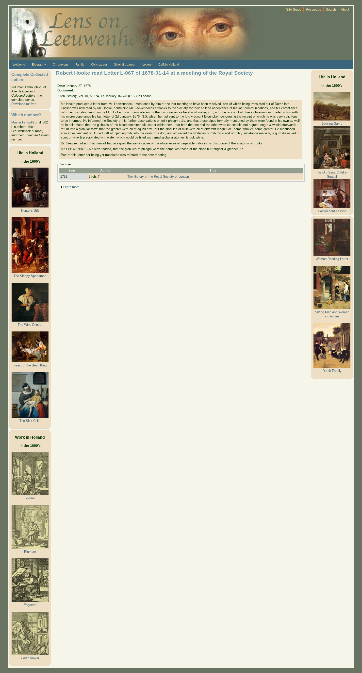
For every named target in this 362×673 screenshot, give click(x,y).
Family (79, 64)
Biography (39, 64)
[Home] (135, 32)
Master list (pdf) (22, 122)
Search (331, 9)
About (345, 9)
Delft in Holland (168, 64)
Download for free (23, 104)
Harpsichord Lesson (332, 211)
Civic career (99, 64)
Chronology (60, 64)
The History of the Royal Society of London (158, 176)
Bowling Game (332, 123)
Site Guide (293, 9)
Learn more (71, 187)
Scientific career (124, 64)
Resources (313, 9)
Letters (146, 64)
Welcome (19, 64)
